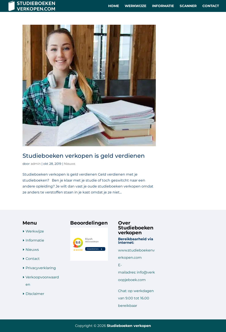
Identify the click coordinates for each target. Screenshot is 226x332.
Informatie (163, 6)
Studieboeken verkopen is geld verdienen (84, 155)
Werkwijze (135, 6)
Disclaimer (35, 294)
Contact (210, 6)
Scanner (188, 6)
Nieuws (69, 164)
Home (113, 6)
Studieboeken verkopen (129, 326)
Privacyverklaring (41, 268)
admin (36, 164)
